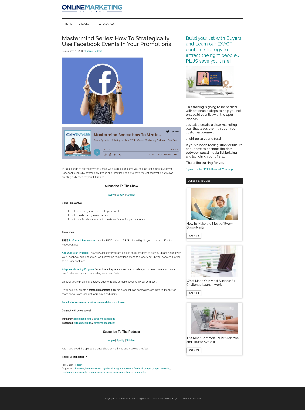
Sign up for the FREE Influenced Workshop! (210, 169)
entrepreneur (126, 368)
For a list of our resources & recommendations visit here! (93, 302)
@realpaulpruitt (82, 318)
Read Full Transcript (73, 356)
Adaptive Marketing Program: (78, 269)
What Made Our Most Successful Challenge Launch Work (211, 283)
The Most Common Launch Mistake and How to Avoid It (212, 340)
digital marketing (110, 368)
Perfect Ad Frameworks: (82, 240)
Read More (194, 236)
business (79, 368)
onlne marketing (121, 372)
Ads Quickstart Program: (75, 252)
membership (81, 372)
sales (143, 372)
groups (155, 368)
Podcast (78, 365)
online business (104, 372)
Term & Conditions (191, 398)
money (92, 372)
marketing (165, 368)
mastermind (68, 372)
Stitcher (130, 194)
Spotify (120, 194)
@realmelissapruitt (104, 318)
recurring (135, 372)
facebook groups (142, 368)
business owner (93, 368)
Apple (111, 194)
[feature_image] (214, 203)
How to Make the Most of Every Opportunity (209, 225)
